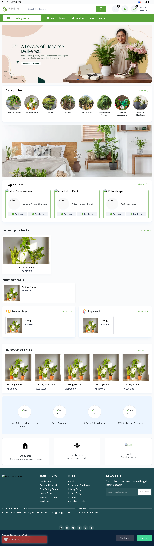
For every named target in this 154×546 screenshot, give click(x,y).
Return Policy (74, 497)
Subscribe (144, 492)
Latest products (47, 493)
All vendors (78, 18)
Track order (46, 501)
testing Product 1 (26, 267)
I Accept (144, 537)
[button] (75, 79)
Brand (62, 18)
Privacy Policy (75, 489)
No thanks (125, 537)
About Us (72, 481)
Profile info (45, 481)
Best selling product (50, 489)
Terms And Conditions (79, 485)
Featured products (49, 485)
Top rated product (49, 497)
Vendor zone (95, 18)
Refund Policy (75, 493)
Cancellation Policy (77, 501)
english (146, 2)
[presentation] (11, 54)
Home (50, 18)
